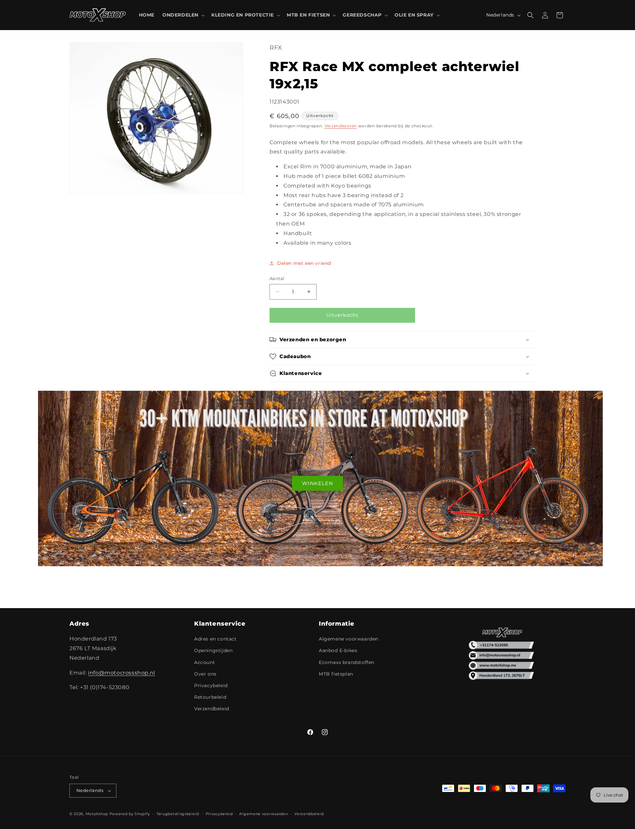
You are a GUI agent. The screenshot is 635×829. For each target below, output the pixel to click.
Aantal (277, 278)
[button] (182, 15)
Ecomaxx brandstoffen (346, 662)
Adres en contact (215, 639)
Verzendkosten (340, 125)
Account (204, 662)
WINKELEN (317, 483)
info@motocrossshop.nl (121, 673)
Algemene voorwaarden (348, 639)
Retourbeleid (210, 697)
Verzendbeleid (211, 709)
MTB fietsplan (336, 674)
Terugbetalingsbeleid (177, 813)
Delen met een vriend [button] (304, 263)
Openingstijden (213, 650)
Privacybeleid (211, 685)
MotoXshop (97, 813)
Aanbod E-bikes (338, 650)
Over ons (205, 674)
